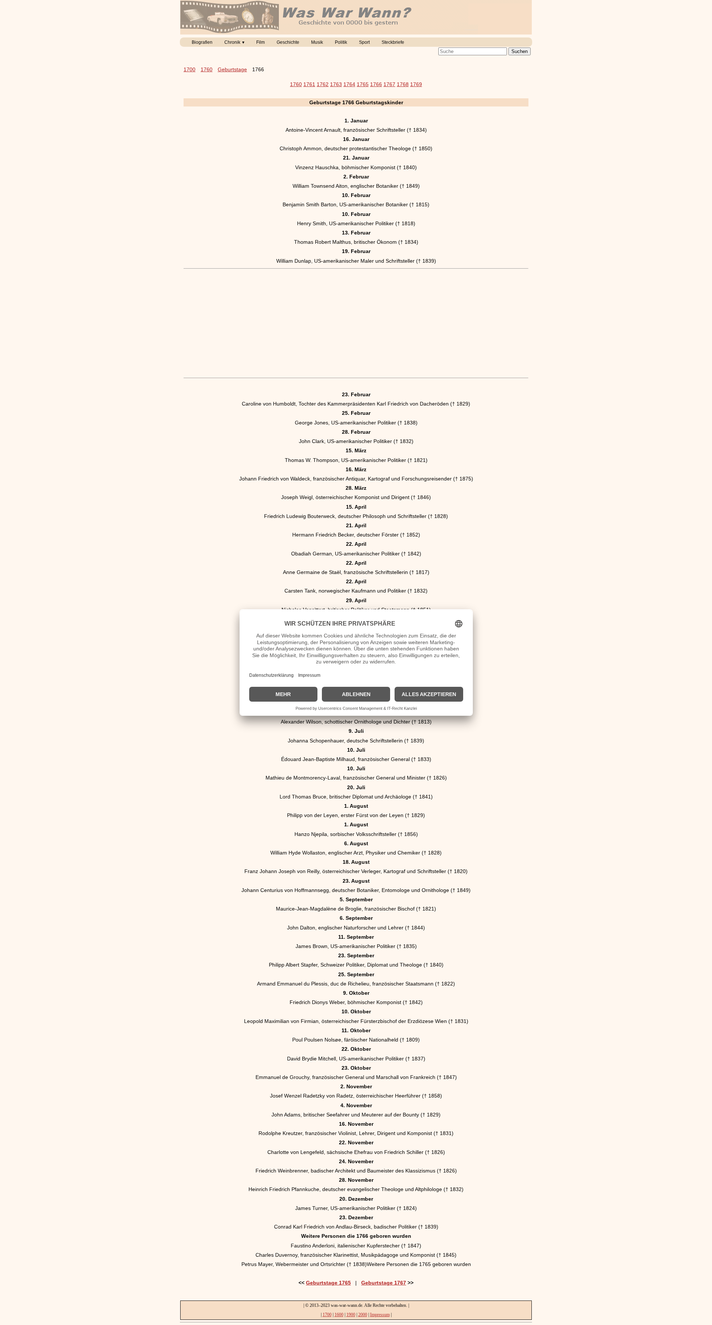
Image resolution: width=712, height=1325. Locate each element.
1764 (349, 84)
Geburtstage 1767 (383, 1283)
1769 (416, 84)
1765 (363, 84)
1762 (323, 84)
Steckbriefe (393, 42)
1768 (403, 84)
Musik (317, 42)
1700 (189, 69)
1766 (376, 84)
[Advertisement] (356, 323)
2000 (362, 1314)
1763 (336, 84)
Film (260, 42)
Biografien (202, 42)
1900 (350, 1314)
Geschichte (288, 42)
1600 (338, 1314)
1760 (206, 69)
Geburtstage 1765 (328, 1283)
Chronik (232, 42)
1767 (389, 84)
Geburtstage (232, 69)
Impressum (380, 1314)
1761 (309, 84)
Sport (364, 42)
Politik (341, 42)
